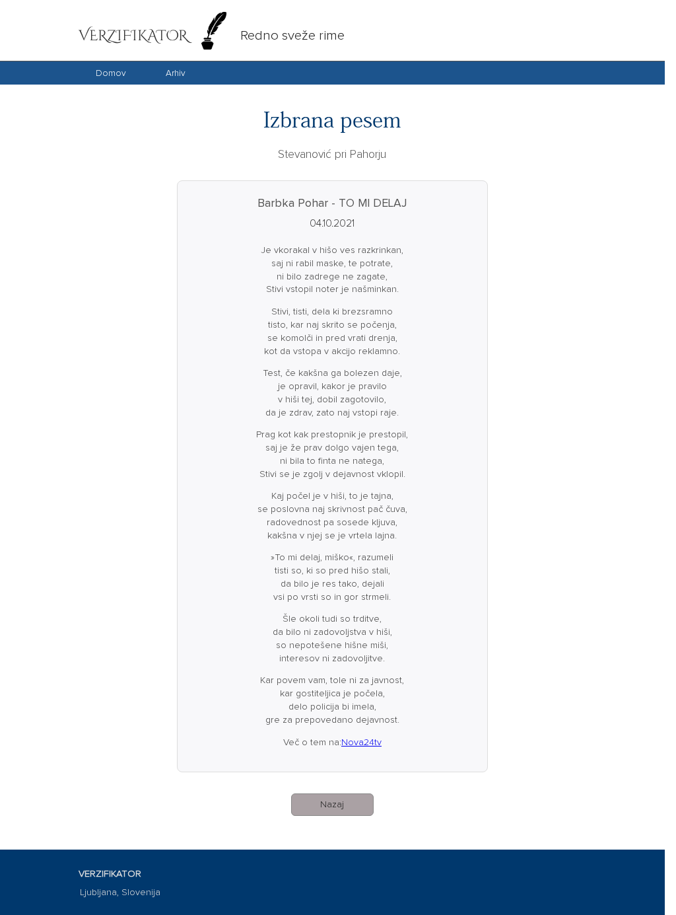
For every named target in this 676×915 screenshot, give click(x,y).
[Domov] (111, 82)
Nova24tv (361, 742)
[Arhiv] (175, 82)
